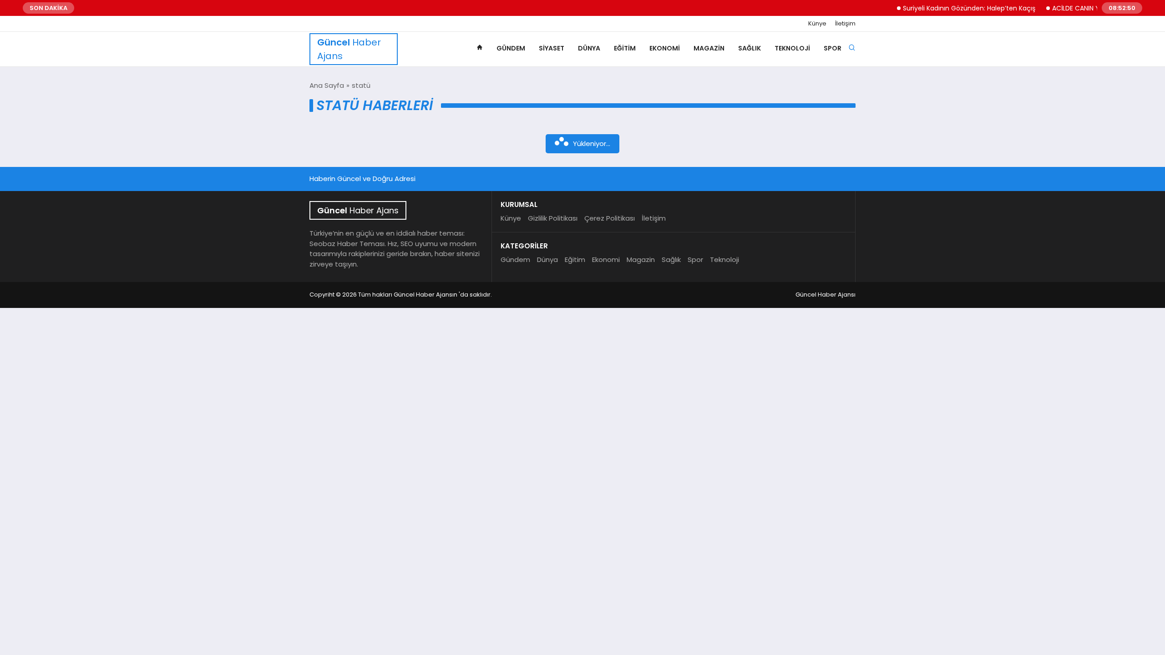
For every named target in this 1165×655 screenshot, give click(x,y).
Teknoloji (792, 48)
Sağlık (749, 48)
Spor (832, 48)
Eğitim (625, 48)
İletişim (845, 24)
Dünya (589, 48)
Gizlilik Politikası (552, 218)
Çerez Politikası (609, 218)
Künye (817, 24)
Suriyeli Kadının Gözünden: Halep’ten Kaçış (957, 8)
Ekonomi (664, 48)
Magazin (709, 48)
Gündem (510, 48)
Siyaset (551, 48)
